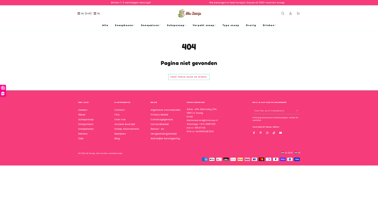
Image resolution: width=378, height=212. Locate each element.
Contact (119, 110)
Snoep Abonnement (126, 129)
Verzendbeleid (160, 124)
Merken (83, 133)
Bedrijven (120, 133)
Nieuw (81, 114)
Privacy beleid (159, 114)
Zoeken (82, 110)
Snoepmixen (85, 124)
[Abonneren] (298, 110)
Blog (117, 138)
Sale (80, 138)
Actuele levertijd (124, 124)
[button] (89, 13)
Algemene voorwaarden (166, 110)
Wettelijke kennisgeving (165, 138)
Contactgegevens (162, 119)
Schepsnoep (86, 119)
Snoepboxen (86, 129)
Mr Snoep (90, 153)
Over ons (120, 119)
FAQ (117, 114)
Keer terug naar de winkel (189, 77)
